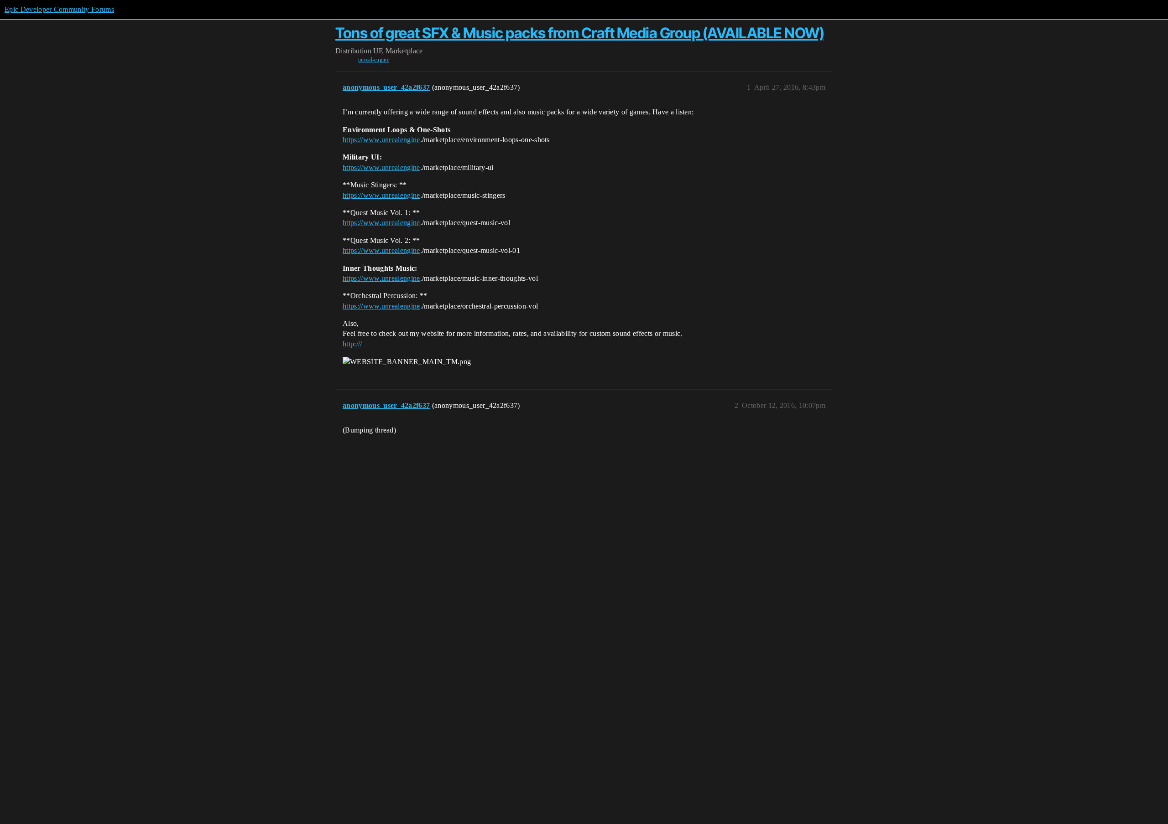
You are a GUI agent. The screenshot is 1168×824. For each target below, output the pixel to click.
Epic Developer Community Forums (59, 9)
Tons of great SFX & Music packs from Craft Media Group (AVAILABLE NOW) (579, 33)
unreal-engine (373, 60)
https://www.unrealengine (381, 140)
